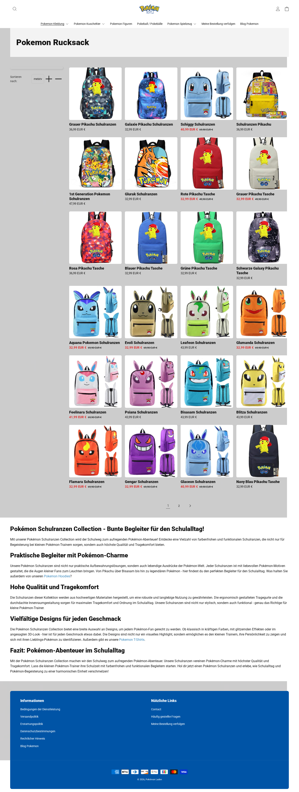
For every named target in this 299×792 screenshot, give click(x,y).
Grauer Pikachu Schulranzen (92, 124)
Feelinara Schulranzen (87, 412)
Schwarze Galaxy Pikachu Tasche (257, 270)
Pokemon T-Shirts (131, 640)
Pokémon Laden (154, 779)
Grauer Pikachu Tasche (255, 194)
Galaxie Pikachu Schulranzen (149, 124)
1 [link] (168, 506)
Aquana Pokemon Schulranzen (94, 343)
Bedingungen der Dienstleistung (40, 709)
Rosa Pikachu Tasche (86, 268)
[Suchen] (14, 8)
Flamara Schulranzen (86, 482)
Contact (156, 709)
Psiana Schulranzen (141, 412)
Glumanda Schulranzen (255, 343)
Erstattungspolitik (31, 724)
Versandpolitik (29, 716)
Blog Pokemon (29, 746)
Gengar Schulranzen (141, 482)
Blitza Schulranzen (251, 412)
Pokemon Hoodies (57, 576)
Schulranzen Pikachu (253, 124)
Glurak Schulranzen (141, 194)
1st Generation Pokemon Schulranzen (89, 196)
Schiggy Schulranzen (198, 124)
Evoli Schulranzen (139, 343)
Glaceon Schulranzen (198, 482)
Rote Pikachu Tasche (198, 194)
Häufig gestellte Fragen (165, 716)
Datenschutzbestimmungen (37, 731)
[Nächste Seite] (190, 505)
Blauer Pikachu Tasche (144, 268)
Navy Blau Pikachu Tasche (258, 482)
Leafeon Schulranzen (198, 343)
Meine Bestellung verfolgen (168, 724)
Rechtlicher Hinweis (32, 738)
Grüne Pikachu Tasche (199, 268)
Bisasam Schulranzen (198, 412)
